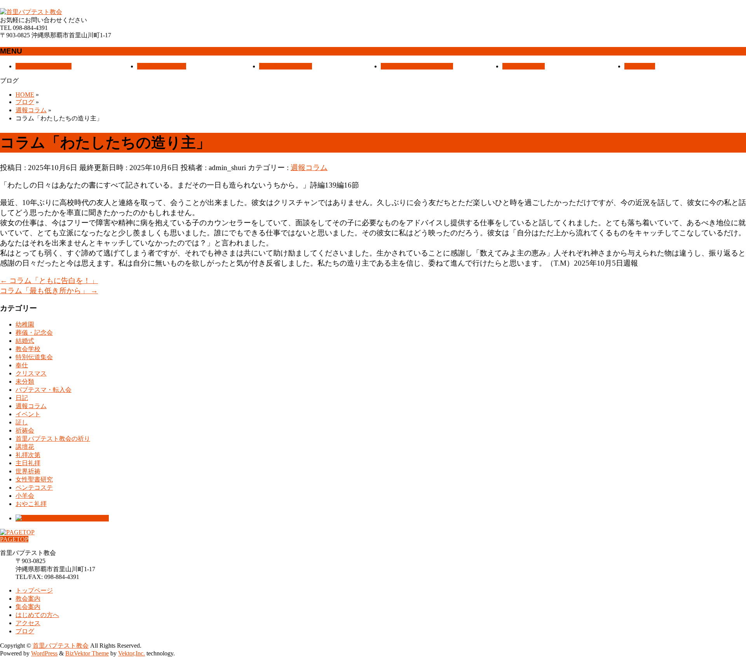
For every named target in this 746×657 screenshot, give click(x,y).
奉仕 (22, 365)
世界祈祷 (28, 471)
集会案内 (28, 606)
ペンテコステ (34, 487)
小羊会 (25, 495)
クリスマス (31, 373)
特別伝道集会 (34, 357)
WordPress (44, 653)
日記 (22, 398)
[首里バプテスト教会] (31, 12)
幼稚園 (25, 324)
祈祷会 (25, 430)
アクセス (28, 623)
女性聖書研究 (34, 479)
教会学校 (28, 349)
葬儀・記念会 (34, 332)
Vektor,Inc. (131, 653)
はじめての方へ (37, 615)
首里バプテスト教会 (61, 645)
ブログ (25, 631)
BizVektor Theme (87, 653)
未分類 (25, 381)
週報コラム (309, 167)
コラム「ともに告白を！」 (49, 280)
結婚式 (25, 340)
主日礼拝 (28, 463)
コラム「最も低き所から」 (49, 291)
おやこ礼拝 (31, 504)
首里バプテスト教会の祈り (53, 438)
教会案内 (28, 598)
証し (22, 422)
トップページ (34, 590)
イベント (28, 414)
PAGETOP (14, 539)
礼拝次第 (28, 455)
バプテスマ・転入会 (43, 389)
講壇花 (25, 446)
